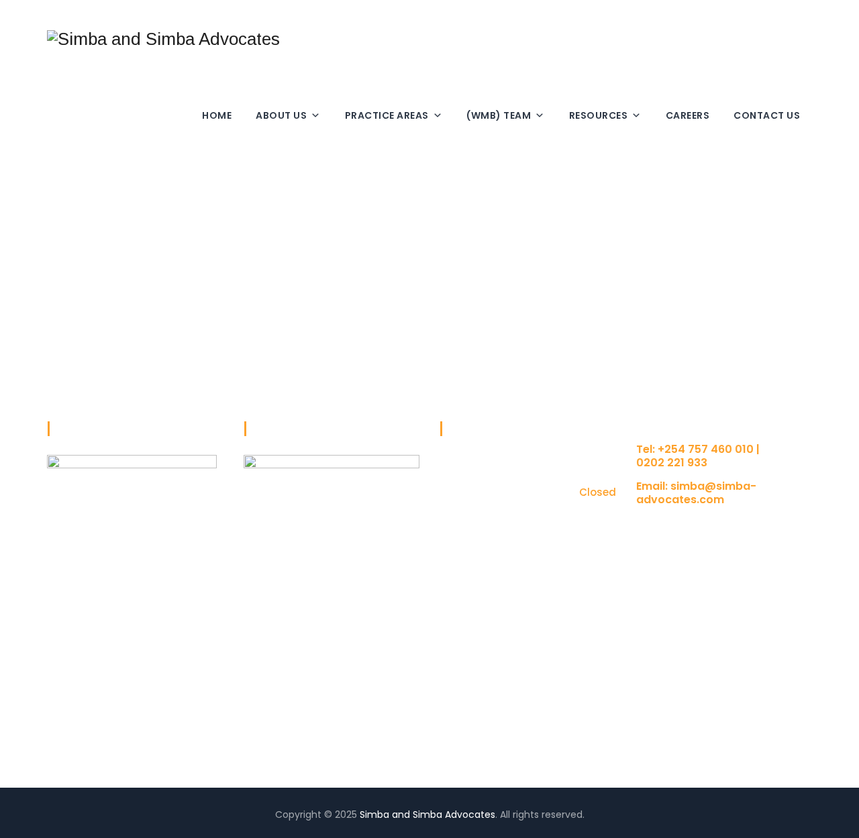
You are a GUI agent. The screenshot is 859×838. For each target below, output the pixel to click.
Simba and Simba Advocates (427, 814)
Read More (72, 730)
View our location (676, 525)
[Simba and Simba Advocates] (163, 38)
